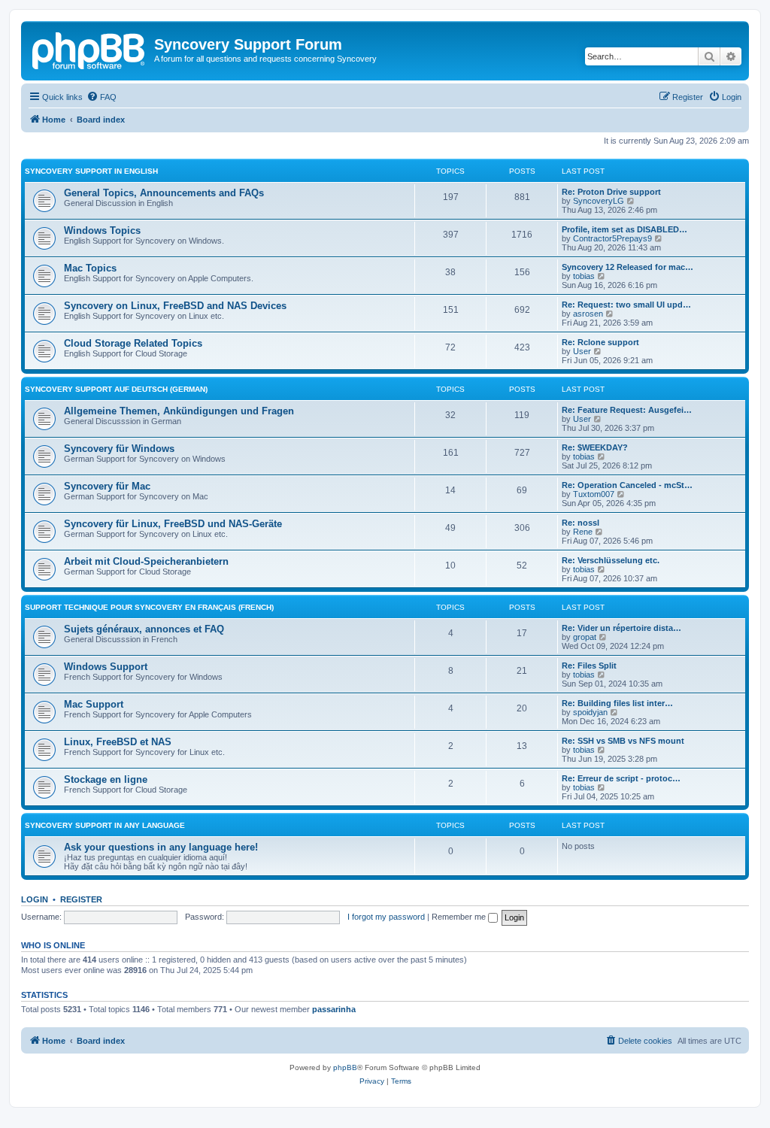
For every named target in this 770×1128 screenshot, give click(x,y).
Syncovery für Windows (119, 448)
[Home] (89, 49)
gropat (584, 636)
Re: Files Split (589, 665)
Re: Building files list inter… (617, 703)
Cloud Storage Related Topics (133, 343)
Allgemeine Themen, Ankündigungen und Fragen (179, 411)
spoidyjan (590, 712)
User (582, 351)
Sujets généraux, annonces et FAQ (144, 629)
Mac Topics (90, 268)
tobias (584, 275)
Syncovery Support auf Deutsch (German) (116, 389)
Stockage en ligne (105, 779)
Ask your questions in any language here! (161, 847)
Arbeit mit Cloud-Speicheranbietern (146, 561)
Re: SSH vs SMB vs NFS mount (623, 740)
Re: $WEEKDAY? (595, 447)
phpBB (345, 1067)
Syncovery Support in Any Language (105, 825)
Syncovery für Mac (107, 486)
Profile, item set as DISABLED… (624, 229)
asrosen (588, 313)
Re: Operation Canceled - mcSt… (627, 485)
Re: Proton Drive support (611, 191)
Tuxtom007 (593, 494)
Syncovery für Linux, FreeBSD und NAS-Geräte (173, 523)
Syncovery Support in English (91, 171)
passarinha (334, 1009)
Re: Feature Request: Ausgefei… (627, 409)
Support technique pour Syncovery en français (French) (149, 607)
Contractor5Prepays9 (612, 238)
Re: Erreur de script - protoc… (621, 778)
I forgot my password (386, 916)
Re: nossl (580, 522)
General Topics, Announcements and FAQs (164, 193)
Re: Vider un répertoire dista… (621, 627)
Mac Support (93, 704)
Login (34, 899)
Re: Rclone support (600, 342)
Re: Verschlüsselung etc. (610, 560)
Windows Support (105, 666)
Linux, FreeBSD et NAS (117, 741)
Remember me (460, 916)
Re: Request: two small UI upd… (626, 304)
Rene (583, 531)
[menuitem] (101, 97)
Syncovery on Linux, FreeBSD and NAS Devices (175, 305)
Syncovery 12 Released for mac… (627, 266)
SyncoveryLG (598, 200)
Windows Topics (102, 230)
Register (81, 899)
